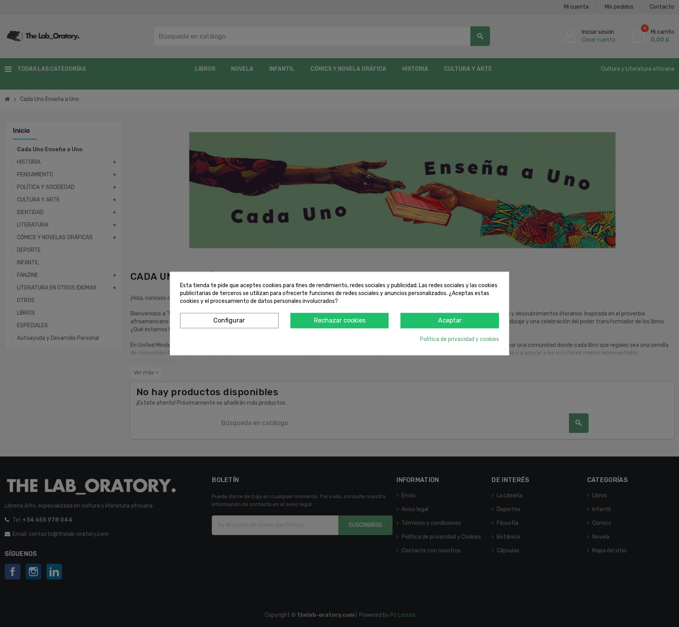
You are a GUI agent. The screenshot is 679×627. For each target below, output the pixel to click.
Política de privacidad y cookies (459, 339)
